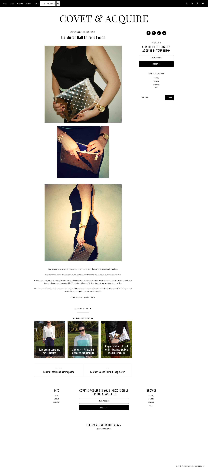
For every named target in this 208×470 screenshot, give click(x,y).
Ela (84, 32)
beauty (156, 81)
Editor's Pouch (79, 289)
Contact (56, 402)
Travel (36, 4)
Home (5, 4)
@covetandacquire (104, 429)
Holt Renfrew (91, 32)
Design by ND (199, 466)
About (12, 4)
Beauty (28, 4)
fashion (156, 84)
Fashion (20, 4)
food (156, 87)
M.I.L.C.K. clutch (53, 280)
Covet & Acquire (104, 18)
